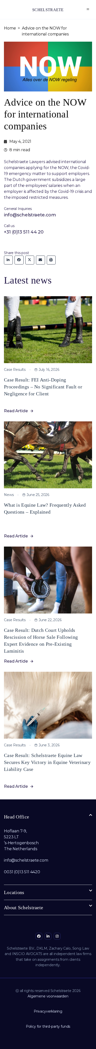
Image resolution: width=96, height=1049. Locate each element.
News (9, 495)
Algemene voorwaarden (48, 996)
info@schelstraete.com (30, 215)
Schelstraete (48, 10)
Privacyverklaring (48, 1011)
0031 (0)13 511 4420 (22, 872)
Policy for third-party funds (48, 1026)
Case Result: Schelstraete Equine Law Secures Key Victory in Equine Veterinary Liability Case (47, 762)
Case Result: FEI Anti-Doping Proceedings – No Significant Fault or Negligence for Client (43, 386)
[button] (88, 9)
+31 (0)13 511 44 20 (23, 232)
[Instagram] (57, 936)
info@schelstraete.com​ (26, 860)
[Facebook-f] (38, 936)
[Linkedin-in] (48, 936)
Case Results (15, 369)
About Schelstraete (23, 907)
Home (10, 28)
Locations (14, 892)
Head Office (16, 816)
